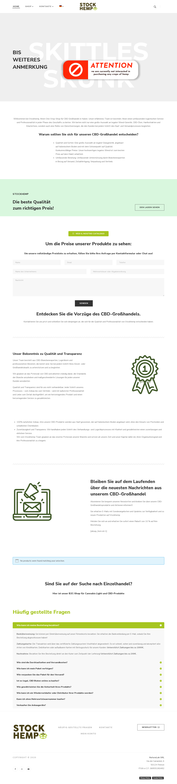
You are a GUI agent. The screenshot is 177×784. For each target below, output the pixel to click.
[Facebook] (15, 769)
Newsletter (149, 727)
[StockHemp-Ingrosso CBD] (88, 6)
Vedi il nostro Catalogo (90, 233)
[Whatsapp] (21, 769)
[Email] (28, 769)
